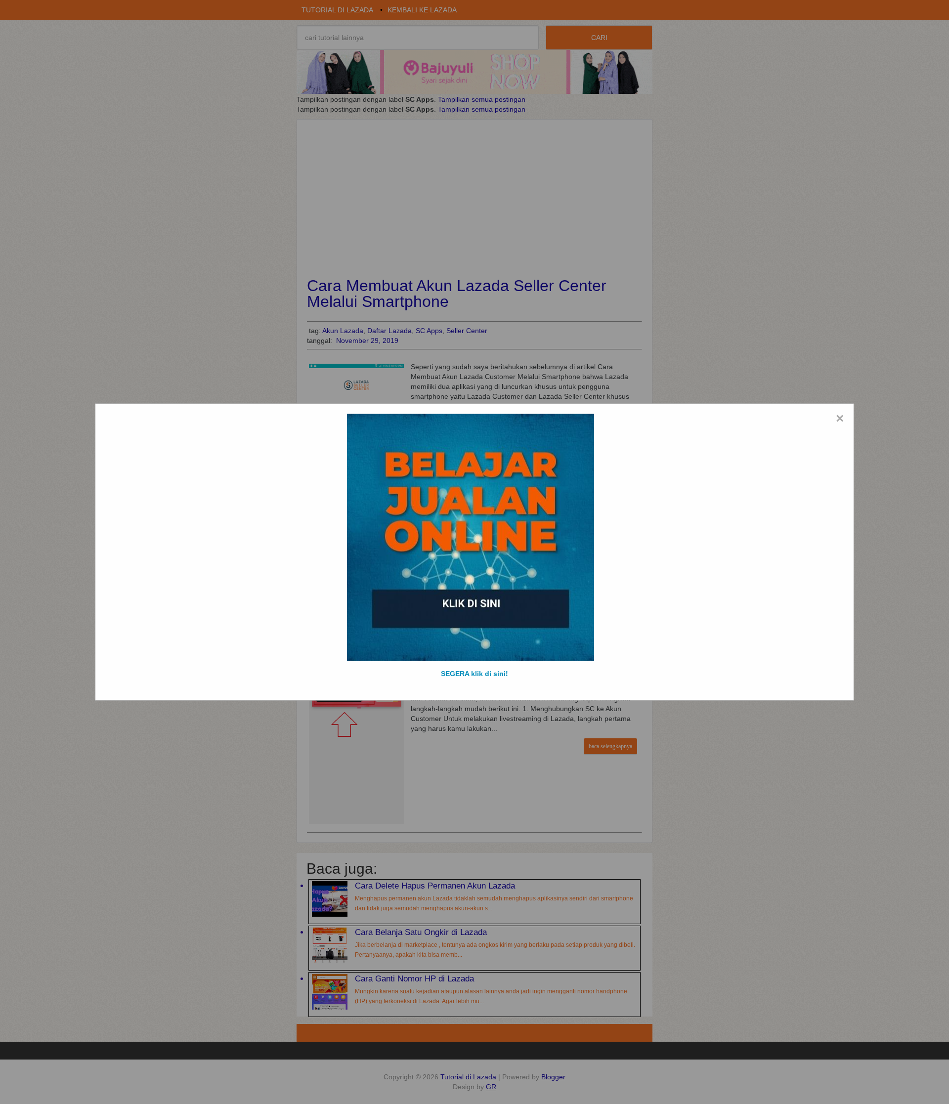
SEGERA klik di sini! (474, 674)
